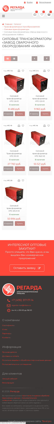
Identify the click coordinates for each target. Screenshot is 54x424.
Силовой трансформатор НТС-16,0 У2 (39, 153)
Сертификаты (8, 325)
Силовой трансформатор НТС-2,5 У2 (39, 98)
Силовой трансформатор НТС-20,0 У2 (14, 208)
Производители (9, 352)
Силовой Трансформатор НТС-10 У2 (14, 153)
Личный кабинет (9, 379)
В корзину (8, 114)
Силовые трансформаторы (16, 29)
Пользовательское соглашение (16, 364)
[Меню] (3, 16)
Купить (20, 114)
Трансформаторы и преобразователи (22, 27)
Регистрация (45, 2)
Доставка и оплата (10, 356)
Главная (8, 24)
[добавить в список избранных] (23, 70)
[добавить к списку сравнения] (19, 70)
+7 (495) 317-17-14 (22, 300)
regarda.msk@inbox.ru (21, 305)
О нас (4, 329)
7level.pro (46, 421)
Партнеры (6, 333)
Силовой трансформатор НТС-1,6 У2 (14, 98)
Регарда (14, 391)
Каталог (17, 24)
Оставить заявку (24, 268)
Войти (30, 2)
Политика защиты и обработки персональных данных (26, 360)
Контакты (6, 337)
